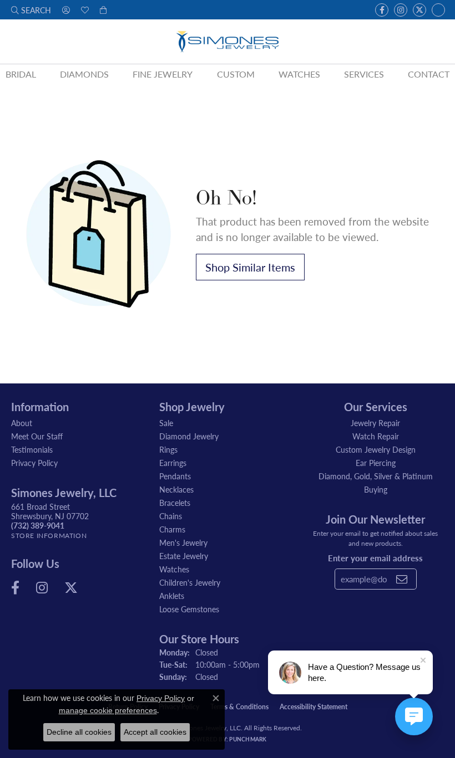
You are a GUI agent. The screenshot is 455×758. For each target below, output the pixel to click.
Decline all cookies (79, 732)
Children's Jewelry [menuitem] (189, 582)
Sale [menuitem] (166, 422)
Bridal (21, 74)
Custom (236, 74)
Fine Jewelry (163, 74)
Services (364, 74)
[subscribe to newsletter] (401, 579)
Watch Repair (375, 436)
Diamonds (84, 74)
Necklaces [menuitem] (176, 489)
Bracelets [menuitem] (174, 502)
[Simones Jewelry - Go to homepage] (227, 41)
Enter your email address (375, 558)
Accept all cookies (155, 732)
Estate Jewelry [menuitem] (183, 555)
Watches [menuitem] (174, 569)
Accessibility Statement (313, 706)
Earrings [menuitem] (172, 462)
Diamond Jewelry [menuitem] (189, 436)
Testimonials (32, 449)
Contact (428, 74)
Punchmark (247, 739)
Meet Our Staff (37, 436)
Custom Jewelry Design (376, 449)
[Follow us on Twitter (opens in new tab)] (419, 10)
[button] (31, 9)
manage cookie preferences (108, 710)
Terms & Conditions (239, 706)
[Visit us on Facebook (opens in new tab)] (381, 10)
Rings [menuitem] (168, 449)
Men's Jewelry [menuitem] (183, 542)
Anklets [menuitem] (171, 595)
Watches (299, 74)
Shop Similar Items (250, 267)
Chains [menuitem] (170, 515)
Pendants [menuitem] (175, 476)
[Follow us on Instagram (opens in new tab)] (400, 10)
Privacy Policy (34, 462)
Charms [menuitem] (172, 529)
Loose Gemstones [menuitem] (189, 608)
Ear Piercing (376, 462)
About (21, 422)
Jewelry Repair (375, 422)
